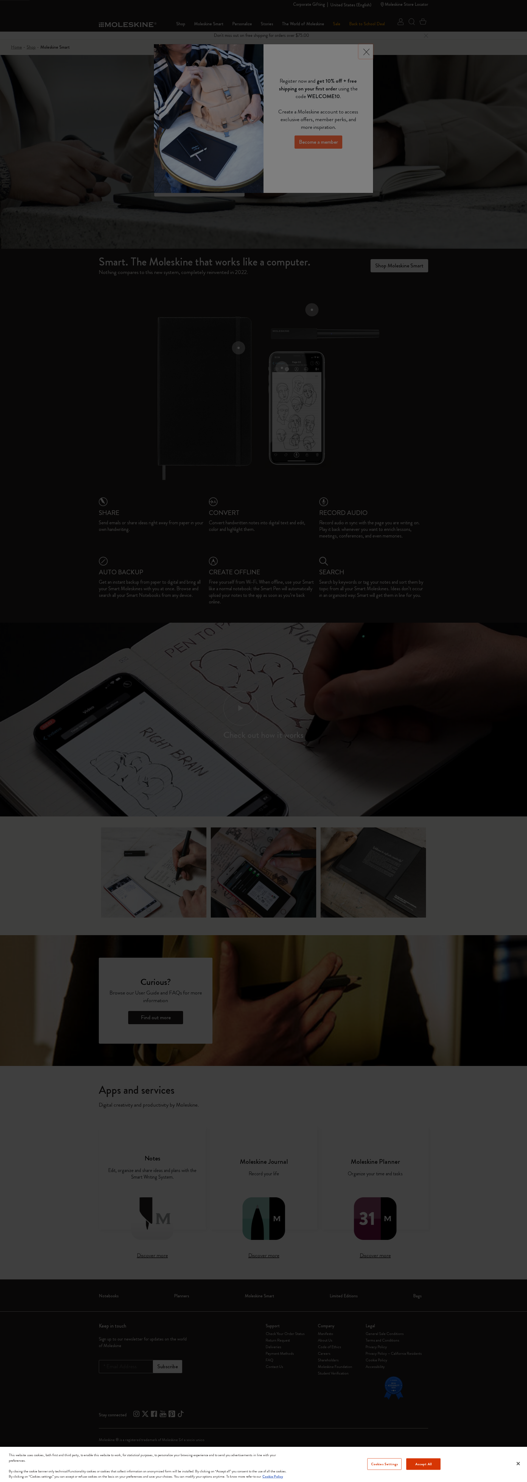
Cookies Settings (384, 1464)
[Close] (518, 1464)
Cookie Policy (272, 1476)
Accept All (423, 1464)
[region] (263, 1464)
